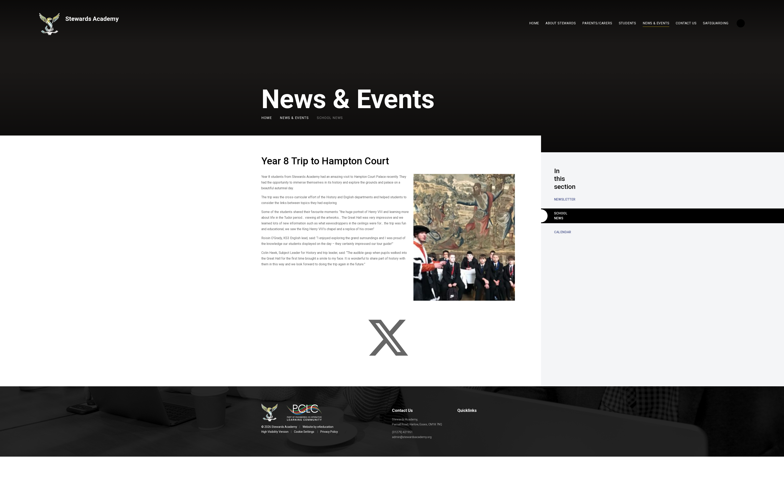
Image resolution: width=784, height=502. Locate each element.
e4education (325, 426)
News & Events (294, 118)
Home (266, 118)
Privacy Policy (329, 431)
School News (330, 118)
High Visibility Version (274, 431)
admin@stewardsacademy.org (412, 437)
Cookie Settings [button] (304, 431)
